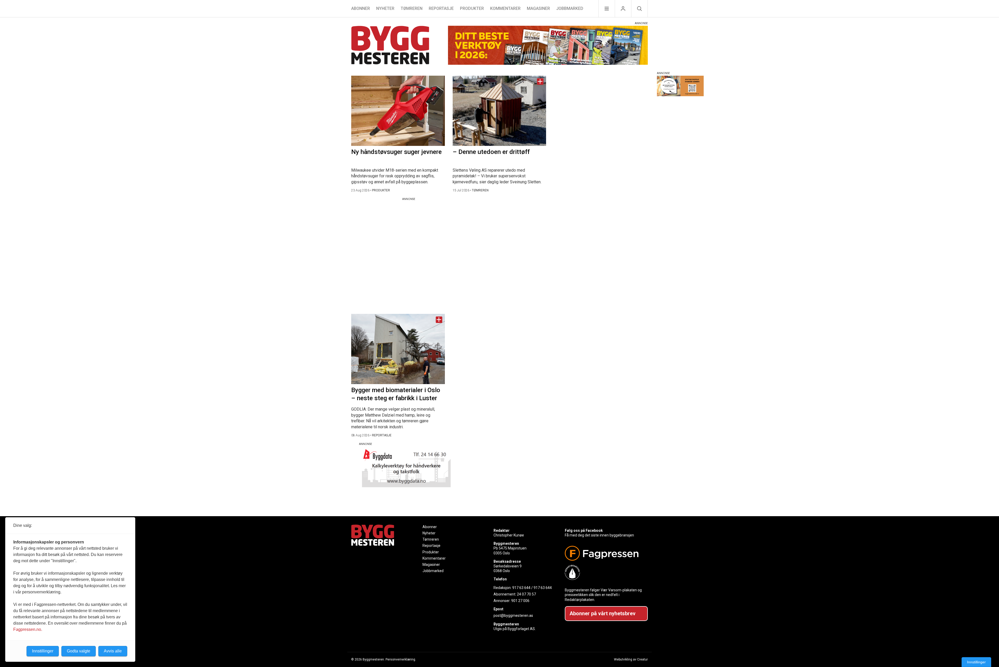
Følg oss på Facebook (584, 530)
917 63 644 (521, 588)
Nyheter (385, 8)
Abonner (360, 8)
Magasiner (538, 8)
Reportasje (441, 8)
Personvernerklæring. (401, 659)
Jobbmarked (569, 8)
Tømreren (411, 8)
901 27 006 (520, 601)
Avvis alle (113, 651)
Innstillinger (976, 662)
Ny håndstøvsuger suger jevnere (396, 152)
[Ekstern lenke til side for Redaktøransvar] (604, 572)
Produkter (472, 8)
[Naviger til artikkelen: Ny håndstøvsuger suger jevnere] (398, 111)
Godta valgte (78, 651)
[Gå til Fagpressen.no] (604, 553)
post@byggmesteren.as (513, 615)
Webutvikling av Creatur (631, 659)
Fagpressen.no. (27, 629)
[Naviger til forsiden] (390, 46)
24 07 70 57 (526, 594)
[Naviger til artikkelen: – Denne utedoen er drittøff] (499, 111)
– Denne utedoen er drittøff (491, 152)
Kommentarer (505, 8)
